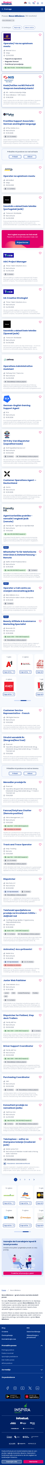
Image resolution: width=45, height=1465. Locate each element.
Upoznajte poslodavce (10, 1357)
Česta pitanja (7, 1335)
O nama (5, 1332)
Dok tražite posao (8, 1360)
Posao (4, 1290)
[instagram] (15, 1388)
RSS (28, 1328)
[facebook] (7, 1388)
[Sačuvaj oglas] (40, 34)
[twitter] (30, 1388)
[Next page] (34, 1179)
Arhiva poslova (7, 1363)
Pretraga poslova (8, 1350)
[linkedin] (37, 1388)
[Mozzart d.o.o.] (26, 687)
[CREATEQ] (26, 1218)
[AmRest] (9, 687)
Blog (3, 1328)
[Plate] (34, 3)
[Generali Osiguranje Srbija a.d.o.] (9, 664)
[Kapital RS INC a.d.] (26, 1195)
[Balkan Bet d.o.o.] (9, 1195)
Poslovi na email (7, 1353)
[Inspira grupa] (9, 1218)
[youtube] (22, 1388)
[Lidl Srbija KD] (26, 664)
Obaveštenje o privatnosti (33, 1336)
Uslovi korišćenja (33, 1332)
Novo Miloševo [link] (15, 1290)
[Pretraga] (29, 3)
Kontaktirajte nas (9, 1339)
